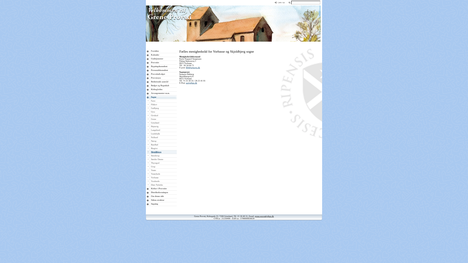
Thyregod (155, 163)
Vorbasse (154, 177)
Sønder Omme (157, 159)
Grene (153, 119)
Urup (153, 166)
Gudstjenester (157, 59)
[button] (289, 2)
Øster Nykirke (157, 185)
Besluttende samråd (159, 82)
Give (153, 112)
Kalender (155, 55)
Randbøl (154, 145)
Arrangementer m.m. (160, 93)
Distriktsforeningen (159, 192)
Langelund (155, 130)
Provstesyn (156, 78)
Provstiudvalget (158, 74)
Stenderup (155, 156)
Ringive (154, 148)
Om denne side (157, 196)
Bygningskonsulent (159, 66)
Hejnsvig (154, 126)
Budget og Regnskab (160, 85)
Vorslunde (155, 181)
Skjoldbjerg (156, 152)
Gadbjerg (155, 108)
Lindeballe (155, 134)
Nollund (154, 137)
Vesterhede (155, 174)
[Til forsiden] (234, 41)
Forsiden (155, 51)
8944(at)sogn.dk (193, 67)
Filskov (154, 104)
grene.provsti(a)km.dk (264, 216)
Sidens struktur (157, 200)
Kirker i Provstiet (159, 188)
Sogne (153, 97)
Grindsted (155, 123)
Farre (153, 101)
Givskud (154, 115)
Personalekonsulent (159, 70)
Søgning (154, 204)
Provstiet (155, 62)
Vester (153, 170)
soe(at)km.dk (191, 83)
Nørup (153, 141)
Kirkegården (156, 89)
